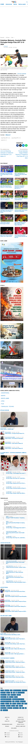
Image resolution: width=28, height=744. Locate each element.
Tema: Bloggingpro (19, 741)
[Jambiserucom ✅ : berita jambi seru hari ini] (14, 2)
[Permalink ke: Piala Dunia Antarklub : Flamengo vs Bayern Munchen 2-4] (21, 181)
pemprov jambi (3, 708)
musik (26, 703)
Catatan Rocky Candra (7, 658)
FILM (2, 404)
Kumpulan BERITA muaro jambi (18, 699)
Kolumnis (13, 437)
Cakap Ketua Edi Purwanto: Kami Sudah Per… (15, 533)
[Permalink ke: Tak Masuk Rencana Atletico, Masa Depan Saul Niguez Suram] (6, 205)
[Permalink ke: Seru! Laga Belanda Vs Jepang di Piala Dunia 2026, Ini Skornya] (21, 168)
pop (20, 708)
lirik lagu (14, 703)
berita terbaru (24, 690)
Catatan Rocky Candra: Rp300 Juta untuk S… (15, 667)
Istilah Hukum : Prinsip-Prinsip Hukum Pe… (15, 433)
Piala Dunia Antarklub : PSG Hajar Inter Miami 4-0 (6, 199)
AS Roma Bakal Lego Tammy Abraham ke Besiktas (21, 210)
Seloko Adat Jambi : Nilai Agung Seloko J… (15, 653)
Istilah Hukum (4, 410)
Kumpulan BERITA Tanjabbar (6, 701)
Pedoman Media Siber (7, 724)
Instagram (8, 734)
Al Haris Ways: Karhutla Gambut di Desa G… (16, 488)
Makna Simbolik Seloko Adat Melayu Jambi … (10, 634)
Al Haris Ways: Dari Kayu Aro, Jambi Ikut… (16, 478)
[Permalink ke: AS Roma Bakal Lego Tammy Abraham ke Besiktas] (21, 205)
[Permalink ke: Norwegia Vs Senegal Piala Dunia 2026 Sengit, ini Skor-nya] (6, 168)
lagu (13, 701)
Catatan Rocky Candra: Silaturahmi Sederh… (15, 662)
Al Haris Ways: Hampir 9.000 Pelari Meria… (16, 493)
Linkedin (21, 734)
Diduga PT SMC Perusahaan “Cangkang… (15, 517)
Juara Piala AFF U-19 (16, 138)
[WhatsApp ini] (26, 145)
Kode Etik (7, 721)
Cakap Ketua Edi (9, 531)
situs (23, 708)
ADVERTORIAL (5, 393)
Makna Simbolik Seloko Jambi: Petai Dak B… (15, 638)
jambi (9, 694)
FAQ (7, 719)
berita (11, 690)
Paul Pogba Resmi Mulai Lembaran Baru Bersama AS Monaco (21, 236)
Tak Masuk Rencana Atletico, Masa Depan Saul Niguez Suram (6, 211)
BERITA (3, 395)
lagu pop (7, 703)
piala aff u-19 (4, 140)
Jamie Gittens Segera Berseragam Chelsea (5, 223)
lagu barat (17, 701)
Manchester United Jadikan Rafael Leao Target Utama (6, 235)
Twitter (21, 732)
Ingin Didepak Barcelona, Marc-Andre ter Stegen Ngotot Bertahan (20, 223)
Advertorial (4, 587)
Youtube (8, 736)
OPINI (2, 401)
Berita (7, 516)
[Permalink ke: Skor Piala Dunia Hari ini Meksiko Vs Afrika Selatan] (6, 181)
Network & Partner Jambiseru (20, 722)
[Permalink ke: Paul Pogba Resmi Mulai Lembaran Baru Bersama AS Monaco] (21, 230)
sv (25, 708)
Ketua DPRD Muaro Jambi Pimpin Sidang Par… (16, 606)
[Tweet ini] (20, 145)
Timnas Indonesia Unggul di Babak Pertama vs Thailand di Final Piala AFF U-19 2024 (22, 153)
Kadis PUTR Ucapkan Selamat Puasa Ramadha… (16, 596)
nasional (13, 705)
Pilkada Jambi (15, 708)
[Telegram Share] (23, 145)
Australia (23, 73)
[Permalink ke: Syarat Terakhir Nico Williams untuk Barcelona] (21, 194)
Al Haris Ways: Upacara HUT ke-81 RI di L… (16, 483)
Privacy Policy (20, 724)
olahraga (20, 705)
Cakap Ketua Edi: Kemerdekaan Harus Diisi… (14, 578)
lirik (10, 703)
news (17, 705)
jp (7, 697)
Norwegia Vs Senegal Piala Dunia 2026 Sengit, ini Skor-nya (6, 174)
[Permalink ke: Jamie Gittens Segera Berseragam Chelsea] (6, 218)
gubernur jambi (3, 694)
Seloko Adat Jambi (5, 615)
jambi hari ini (13, 694)
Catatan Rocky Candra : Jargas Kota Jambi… (15, 672)
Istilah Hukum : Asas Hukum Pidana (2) (14, 448)
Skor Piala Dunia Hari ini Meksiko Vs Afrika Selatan (6, 186)
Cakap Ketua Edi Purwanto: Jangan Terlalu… (16, 567)
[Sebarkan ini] (17, 145)
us (1, 710)
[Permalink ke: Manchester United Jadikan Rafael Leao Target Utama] (6, 230)
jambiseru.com (3, 697)
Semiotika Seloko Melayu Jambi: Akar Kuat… (15, 643)
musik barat (3, 705)
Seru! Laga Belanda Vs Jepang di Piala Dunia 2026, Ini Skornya (21, 174)
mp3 (22, 703)
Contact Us (20, 717)
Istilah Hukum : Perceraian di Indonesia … (14, 438)
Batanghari (7, 690)
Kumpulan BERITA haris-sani (6, 699)
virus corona (5, 710)
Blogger (21, 736)
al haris (2, 690)
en (11, 692)
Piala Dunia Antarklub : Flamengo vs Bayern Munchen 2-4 (20, 187)
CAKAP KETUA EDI (5, 543)
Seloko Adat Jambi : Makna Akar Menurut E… (15, 648)
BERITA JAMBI (5, 398)
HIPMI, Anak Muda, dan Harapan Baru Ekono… (15, 682)
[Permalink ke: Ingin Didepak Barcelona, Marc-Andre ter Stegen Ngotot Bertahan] (21, 218)
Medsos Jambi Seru (20, 726)
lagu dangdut (22, 701)
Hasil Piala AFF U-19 (5, 138)
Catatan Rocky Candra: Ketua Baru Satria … (15, 677)
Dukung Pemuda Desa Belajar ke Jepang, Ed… (15, 523)
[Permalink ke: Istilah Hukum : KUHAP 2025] (14, 419)
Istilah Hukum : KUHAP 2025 (6, 429)
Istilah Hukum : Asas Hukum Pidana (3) (14, 443)
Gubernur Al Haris (21, 692)
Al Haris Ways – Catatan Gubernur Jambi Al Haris (13, 453)
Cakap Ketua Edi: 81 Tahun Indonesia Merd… (14, 573)
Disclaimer (13, 728)
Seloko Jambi (3, 633)
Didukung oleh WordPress (10, 741)
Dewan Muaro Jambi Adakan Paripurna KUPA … (16, 611)
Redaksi (7, 726)
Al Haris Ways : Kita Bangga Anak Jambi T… (16, 473)
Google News (20, 719)
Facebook (8, 732)
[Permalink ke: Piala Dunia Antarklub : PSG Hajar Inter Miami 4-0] (6, 194)
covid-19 (8, 692)
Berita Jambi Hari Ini (17, 690)
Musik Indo (8, 705)
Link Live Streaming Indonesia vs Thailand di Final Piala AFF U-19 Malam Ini (6, 152)
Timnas (19, 73)
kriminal (15, 697)
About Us (7, 717)
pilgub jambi (9, 708)
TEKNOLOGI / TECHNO (7, 406)
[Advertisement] (14, 21)
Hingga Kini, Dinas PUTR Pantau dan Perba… (15, 591)
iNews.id (7, 135)
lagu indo (2, 703)
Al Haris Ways (9, 481)
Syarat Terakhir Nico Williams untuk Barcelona (21, 199)
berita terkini (3, 692)
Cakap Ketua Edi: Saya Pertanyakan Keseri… (16, 582)
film (14, 692)
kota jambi (11, 697)
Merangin (18, 703)
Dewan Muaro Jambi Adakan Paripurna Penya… (16, 601)
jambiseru (18, 694)
